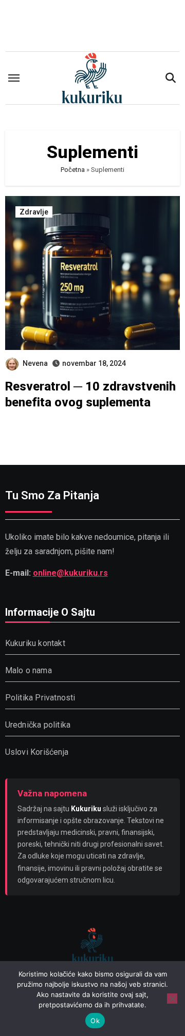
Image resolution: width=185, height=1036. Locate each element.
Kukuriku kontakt (35, 643)
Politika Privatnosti (40, 697)
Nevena (35, 363)
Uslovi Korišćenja (36, 752)
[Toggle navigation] (14, 78)
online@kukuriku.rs (70, 572)
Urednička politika (38, 725)
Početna (73, 169)
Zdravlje (34, 212)
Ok (95, 1021)
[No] (172, 998)
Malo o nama (28, 670)
